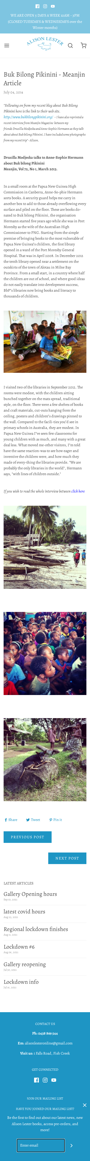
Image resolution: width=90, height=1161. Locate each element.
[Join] (71, 1145)
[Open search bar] (70, 45)
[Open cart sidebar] (83, 45)
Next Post (67, 858)
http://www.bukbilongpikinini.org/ (28, 117)
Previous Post (27, 837)
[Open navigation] (6, 45)
